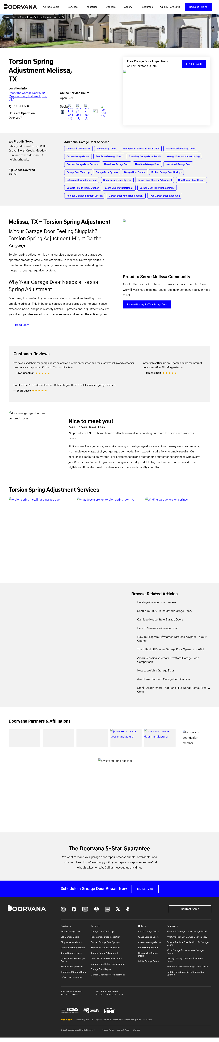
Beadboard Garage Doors (109, 157)
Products (66, 926)
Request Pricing (198, 7)
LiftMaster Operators (71, 977)
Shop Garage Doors (107, 149)
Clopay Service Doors (71, 942)
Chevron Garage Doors (149, 942)
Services (73, 7)
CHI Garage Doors (70, 937)
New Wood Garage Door (178, 164)
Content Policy (123, 1030)
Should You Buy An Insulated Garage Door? (164, 611)
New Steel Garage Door (147, 164)
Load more (109, 570)
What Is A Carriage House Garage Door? (187, 931)
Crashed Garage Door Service (82, 164)
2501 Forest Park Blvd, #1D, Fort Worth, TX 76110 (109, 993)
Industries (91, 7)
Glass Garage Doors (148, 937)
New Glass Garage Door (116, 164)
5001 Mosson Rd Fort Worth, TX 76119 (71, 993)
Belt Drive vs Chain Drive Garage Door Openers (186, 973)
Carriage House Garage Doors (73, 960)
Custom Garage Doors (78, 157)
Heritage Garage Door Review (156, 602)
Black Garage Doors (148, 948)
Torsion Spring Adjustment (104, 953)
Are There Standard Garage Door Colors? (163, 679)
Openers (111, 7)
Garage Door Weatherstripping (183, 157)
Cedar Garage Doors (148, 931)
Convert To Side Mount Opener (83, 188)
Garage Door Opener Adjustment (155, 180)
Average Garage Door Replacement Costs (185, 960)
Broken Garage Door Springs (166, 172)
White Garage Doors (148, 961)
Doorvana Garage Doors (73, 948)
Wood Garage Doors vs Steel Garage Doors (185, 951)
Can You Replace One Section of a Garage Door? (188, 943)
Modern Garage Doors (72, 967)
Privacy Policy (108, 1030)
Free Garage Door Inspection (165, 196)
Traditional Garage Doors (73, 972)
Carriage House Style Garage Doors (160, 619)
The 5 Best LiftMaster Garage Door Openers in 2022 (170, 649)
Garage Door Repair (134, 172)
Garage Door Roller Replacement (157, 188)
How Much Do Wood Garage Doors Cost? (187, 967)
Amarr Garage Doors (71, 931)
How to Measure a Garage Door (157, 628)
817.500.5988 (172, 7)
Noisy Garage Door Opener (117, 180)
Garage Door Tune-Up (78, 172)
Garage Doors (51, 7)
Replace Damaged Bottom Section (85, 196)
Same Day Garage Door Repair (145, 157)
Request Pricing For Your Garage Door (147, 305)
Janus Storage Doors (71, 953)
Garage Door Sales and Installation (141, 149)
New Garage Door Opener (191, 180)
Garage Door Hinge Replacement (126, 196)
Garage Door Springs (107, 172)
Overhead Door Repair (78, 149)
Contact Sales (190, 909)
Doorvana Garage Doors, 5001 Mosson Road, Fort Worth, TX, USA (28, 96)
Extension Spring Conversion (82, 180)
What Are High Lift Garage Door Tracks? (187, 937)
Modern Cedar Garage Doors (181, 149)
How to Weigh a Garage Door (155, 670)
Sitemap (136, 1030)
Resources (146, 7)
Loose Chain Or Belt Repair (119, 188)
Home (6, 17)
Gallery (128, 7)
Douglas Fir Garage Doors (148, 954)
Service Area (18, 17)
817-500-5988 (21, 106)
